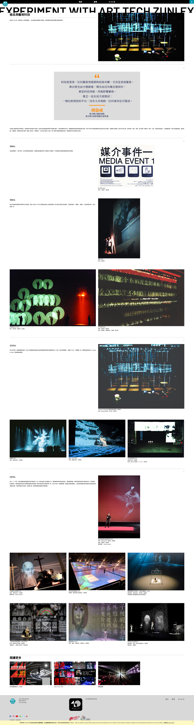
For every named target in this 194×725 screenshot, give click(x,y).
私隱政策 (12, 720)
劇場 (173, 699)
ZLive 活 (181, 699)
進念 (167, 699)
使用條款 (18, 720)
